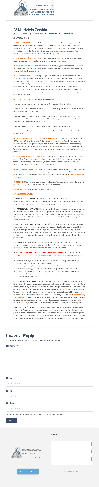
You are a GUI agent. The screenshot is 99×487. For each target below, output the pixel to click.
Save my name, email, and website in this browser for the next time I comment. (36, 415)
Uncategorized (51, 34)
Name (10, 378)
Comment (13, 346)
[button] (88, 7)
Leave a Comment (66, 34)
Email (10, 390)
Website (11, 403)
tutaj (49, 146)
